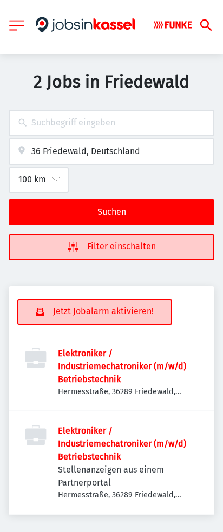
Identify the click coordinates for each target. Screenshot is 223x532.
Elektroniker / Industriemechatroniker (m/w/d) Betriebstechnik (122, 366)
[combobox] (111, 123)
